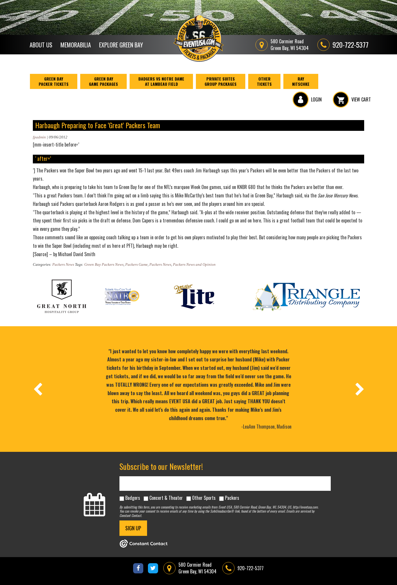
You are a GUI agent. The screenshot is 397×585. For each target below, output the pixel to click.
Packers (232, 497)
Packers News (63, 264)
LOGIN (316, 99)
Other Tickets (264, 81)
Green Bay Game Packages (103, 81)
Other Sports (204, 497)
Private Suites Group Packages (221, 81)
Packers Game (136, 264)
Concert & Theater (166, 497)
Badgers (132, 497)
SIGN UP (133, 528)
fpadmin (39, 137)
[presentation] (37, 389)
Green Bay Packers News (104, 264)
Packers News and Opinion (194, 264)
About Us (41, 44)
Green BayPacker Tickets (54, 81)
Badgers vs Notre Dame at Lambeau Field (161, 81)
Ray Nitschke (301, 81)
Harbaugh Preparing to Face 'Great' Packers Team (97, 125)
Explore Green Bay (121, 44)
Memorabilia (75, 44)
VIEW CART (361, 99)
